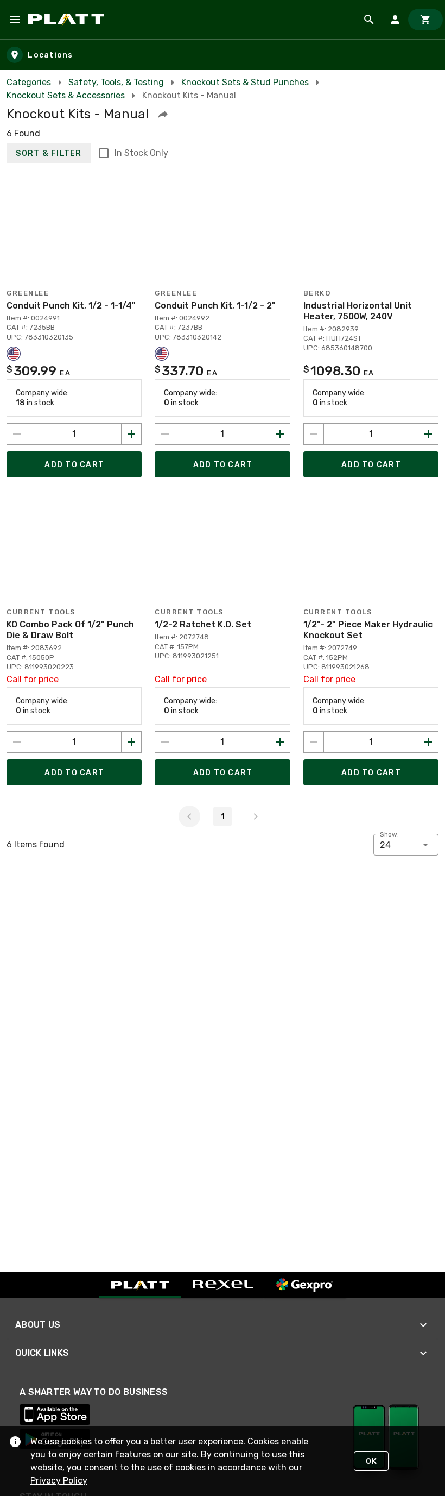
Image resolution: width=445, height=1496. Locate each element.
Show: (389, 834)
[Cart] (425, 19)
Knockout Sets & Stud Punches (245, 82)
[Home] (68, 20)
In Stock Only (141, 153)
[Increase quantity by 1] (131, 434)
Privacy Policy (58, 1480)
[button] (163, 114)
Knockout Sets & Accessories (66, 95)
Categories (29, 82)
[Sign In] (395, 20)
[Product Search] (369, 20)
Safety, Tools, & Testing (116, 82)
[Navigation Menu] (15, 20)
